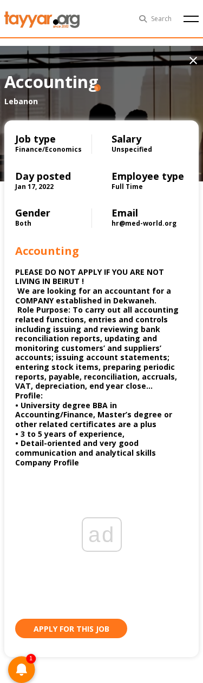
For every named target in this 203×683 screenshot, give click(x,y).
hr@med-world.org (144, 223)
